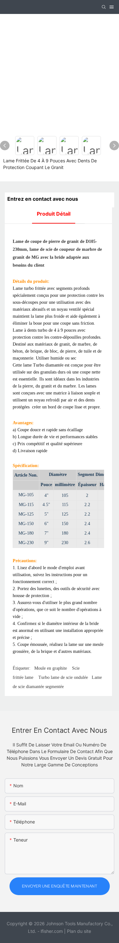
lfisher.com (52, 931)
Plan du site (79, 931)
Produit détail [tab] (53, 214)
